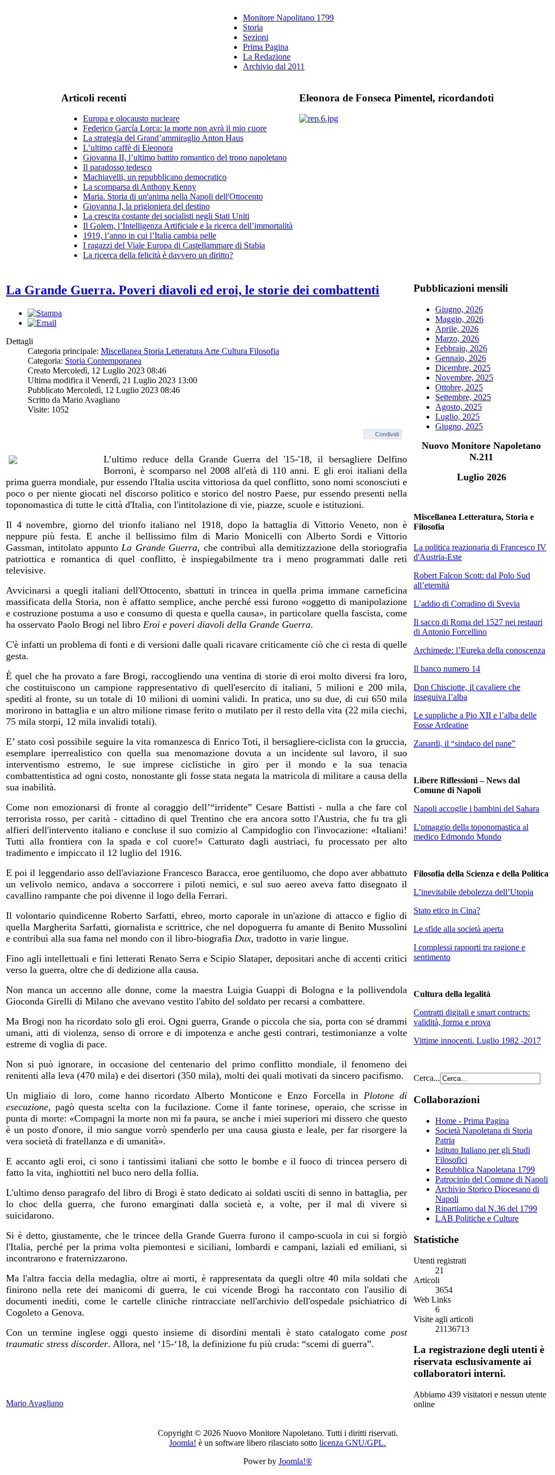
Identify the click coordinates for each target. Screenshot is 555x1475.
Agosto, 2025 (458, 406)
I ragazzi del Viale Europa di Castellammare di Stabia (174, 245)
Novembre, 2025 (464, 377)
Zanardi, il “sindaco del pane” (464, 743)
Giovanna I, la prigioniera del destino (146, 206)
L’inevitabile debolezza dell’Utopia (473, 892)
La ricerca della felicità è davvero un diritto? (158, 255)
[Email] (42, 322)
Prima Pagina (265, 46)
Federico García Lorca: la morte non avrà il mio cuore (175, 128)
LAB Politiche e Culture (477, 1218)
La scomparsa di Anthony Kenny (139, 186)
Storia (253, 27)
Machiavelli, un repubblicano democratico (155, 177)
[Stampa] (45, 313)
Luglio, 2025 (457, 416)
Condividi (387, 434)
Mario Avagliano (34, 1403)
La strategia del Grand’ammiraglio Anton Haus (163, 138)
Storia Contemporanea (103, 360)
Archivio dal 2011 (274, 66)
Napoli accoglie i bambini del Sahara (476, 808)
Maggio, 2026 (459, 319)
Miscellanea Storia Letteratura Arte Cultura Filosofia (190, 351)
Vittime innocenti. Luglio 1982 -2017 (477, 1040)
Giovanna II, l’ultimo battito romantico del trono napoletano (185, 157)
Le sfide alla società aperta (459, 928)
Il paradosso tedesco (117, 167)
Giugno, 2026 (459, 309)
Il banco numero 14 (447, 668)
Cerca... (427, 1078)
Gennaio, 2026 (460, 358)
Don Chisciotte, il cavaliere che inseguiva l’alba (467, 691)
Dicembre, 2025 (463, 367)
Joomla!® (295, 1461)
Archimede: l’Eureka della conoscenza (479, 650)
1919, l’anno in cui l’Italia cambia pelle (149, 235)
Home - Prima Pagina (472, 1120)
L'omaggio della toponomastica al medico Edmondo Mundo (471, 831)
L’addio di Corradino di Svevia (467, 603)
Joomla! (182, 1442)
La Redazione (267, 56)
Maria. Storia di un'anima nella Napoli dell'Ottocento (173, 196)
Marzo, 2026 (457, 338)
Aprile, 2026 (457, 328)
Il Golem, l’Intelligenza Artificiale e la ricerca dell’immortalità (188, 225)
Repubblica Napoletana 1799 (485, 1169)
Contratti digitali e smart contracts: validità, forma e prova (472, 1017)
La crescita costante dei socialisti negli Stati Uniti (166, 216)
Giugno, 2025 (459, 426)
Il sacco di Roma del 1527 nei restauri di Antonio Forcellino (478, 626)
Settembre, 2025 (463, 397)
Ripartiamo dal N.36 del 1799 (486, 1208)
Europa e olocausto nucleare (131, 118)
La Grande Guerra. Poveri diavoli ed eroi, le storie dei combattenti (192, 290)
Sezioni (255, 37)
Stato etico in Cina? (447, 910)
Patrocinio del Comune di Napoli (491, 1179)
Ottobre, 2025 (459, 387)
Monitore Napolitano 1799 (288, 17)
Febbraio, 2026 (461, 348)
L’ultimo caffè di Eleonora (128, 147)
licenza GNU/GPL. (352, 1442)
